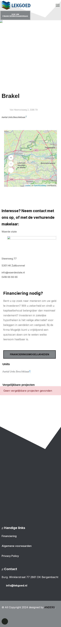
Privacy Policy (10, 556)
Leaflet (27, 185)
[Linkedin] (5, 621)
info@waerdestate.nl (13, 272)
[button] (30, 151)
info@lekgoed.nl (16, 585)
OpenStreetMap (40, 185)
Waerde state (9, 231)
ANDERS (49, 607)
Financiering (9, 536)
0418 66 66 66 (10, 277)
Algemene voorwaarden (17, 546)
